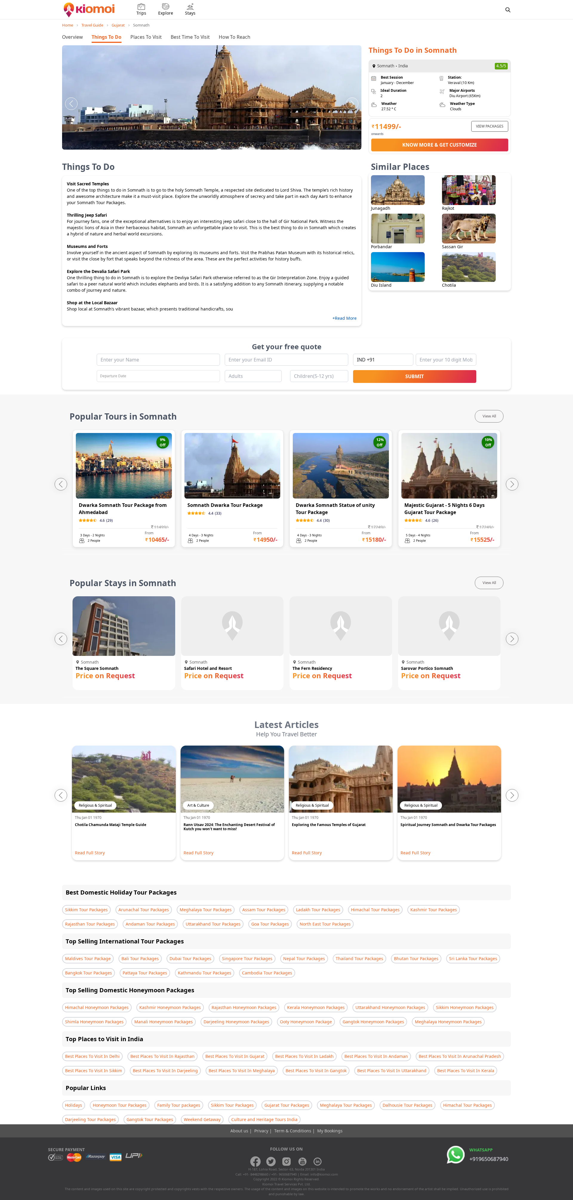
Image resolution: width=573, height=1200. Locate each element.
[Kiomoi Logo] (89, 9)
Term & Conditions (293, 1131)
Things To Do (106, 37)
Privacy (261, 1131)
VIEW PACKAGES (489, 126)
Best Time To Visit (190, 37)
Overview (72, 37)
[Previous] (71, 103)
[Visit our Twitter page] (271, 1161)
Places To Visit (146, 37)
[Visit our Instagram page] (286, 1161)
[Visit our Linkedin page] (317, 1161)
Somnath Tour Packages (101, 202)
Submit (414, 376)
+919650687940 (488, 1158)
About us (239, 1131)
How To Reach (234, 37)
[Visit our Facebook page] (255, 1161)
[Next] (352, 103)
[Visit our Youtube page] (302, 1161)
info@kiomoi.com (324, 1174)
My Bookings (330, 1131)
